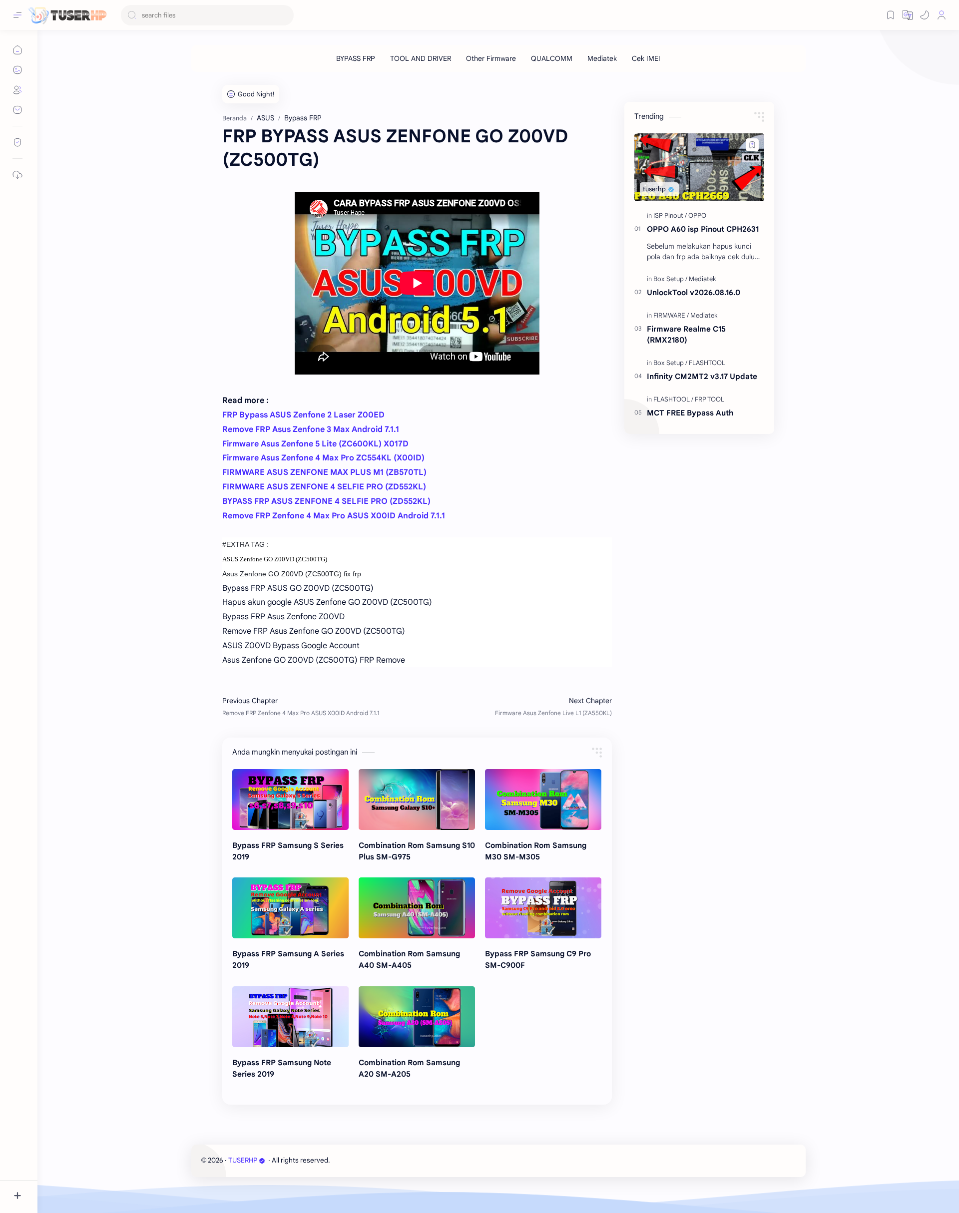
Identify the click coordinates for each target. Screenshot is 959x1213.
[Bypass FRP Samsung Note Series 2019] (290, 1016)
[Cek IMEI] (646, 58)
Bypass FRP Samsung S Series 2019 (288, 850)
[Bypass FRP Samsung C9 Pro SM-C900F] (543, 907)
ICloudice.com (385, 1160)
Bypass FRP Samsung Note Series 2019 (281, 1068)
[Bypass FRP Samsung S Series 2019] (290, 799)
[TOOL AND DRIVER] (420, 58)
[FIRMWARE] (671, 315)
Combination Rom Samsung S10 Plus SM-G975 (417, 850)
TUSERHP (242, 1160)
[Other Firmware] (491, 58)
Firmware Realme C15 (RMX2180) (686, 334)
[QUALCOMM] (551, 58)
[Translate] (907, 14)
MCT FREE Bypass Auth (690, 412)
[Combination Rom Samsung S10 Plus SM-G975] (417, 799)
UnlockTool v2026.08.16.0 (693, 292)
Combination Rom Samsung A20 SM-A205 (409, 1068)
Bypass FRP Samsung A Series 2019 (288, 959)
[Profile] (941, 14)
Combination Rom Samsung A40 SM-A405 (409, 959)
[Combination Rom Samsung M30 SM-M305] (543, 799)
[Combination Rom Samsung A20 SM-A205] (417, 1016)
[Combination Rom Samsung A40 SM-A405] (417, 907)
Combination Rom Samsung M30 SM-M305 (535, 850)
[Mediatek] (602, 58)
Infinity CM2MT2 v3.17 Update (702, 376)
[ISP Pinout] (670, 215)
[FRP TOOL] (709, 399)
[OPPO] (697, 215)
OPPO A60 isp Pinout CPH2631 (703, 229)
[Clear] (284, 15)
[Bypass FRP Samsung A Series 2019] (290, 907)
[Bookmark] (890, 14)
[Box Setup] (670, 279)
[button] (924, 14)
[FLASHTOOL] (707, 363)
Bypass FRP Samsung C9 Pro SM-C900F (538, 959)
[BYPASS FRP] (355, 58)
